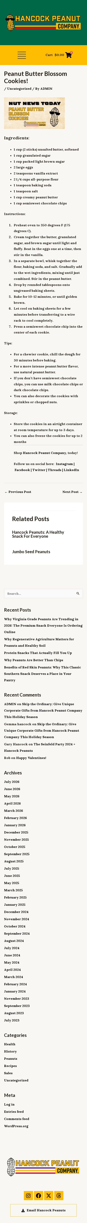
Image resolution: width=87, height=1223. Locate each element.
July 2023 (11, 1020)
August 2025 (14, 861)
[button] (22, 55)
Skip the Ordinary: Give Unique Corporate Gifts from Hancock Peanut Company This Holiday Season (43, 710)
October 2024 (14, 926)
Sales (8, 1073)
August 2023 (14, 1013)
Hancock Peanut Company (44, 453)
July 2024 (11, 948)
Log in (9, 1104)
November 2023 (16, 999)
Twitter (38, 470)
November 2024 (16, 919)
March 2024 (13, 977)
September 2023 (17, 1006)
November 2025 (16, 839)
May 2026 (11, 796)
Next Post (73, 492)
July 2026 (11, 782)
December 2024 (16, 912)
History (10, 1051)
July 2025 (11, 868)
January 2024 (15, 991)
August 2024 (14, 941)
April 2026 (12, 803)
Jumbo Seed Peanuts (31, 551)
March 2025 (13, 890)
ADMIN (10, 704)
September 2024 (17, 933)
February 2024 (15, 984)
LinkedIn (71, 470)
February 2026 (15, 818)
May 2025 (11, 883)
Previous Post (17, 492)
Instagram (64, 464)
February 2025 (15, 897)
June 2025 (12, 876)
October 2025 (14, 847)
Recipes (10, 1066)
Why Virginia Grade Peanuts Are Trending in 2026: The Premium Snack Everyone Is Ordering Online (43, 625)
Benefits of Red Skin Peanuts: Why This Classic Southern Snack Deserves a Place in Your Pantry (42, 673)
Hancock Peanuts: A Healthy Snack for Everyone (38, 534)
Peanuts (10, 1059)
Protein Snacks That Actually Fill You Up (38, 653)
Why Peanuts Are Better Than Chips (33, 660)
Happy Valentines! (31, 758)
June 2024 (12, 955)
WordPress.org (16, 1126)
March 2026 (13, 811)
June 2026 (12, 789)
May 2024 (11, 962)
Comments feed (16, 1119)
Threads (54, 470)
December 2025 (16, 832)
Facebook (22, 470)
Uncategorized (19, 89)
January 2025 (14, 905)
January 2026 (15, 825)
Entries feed (14, 1112)
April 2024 (12, 970)
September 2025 (17, 854)
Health (9, 1044)
